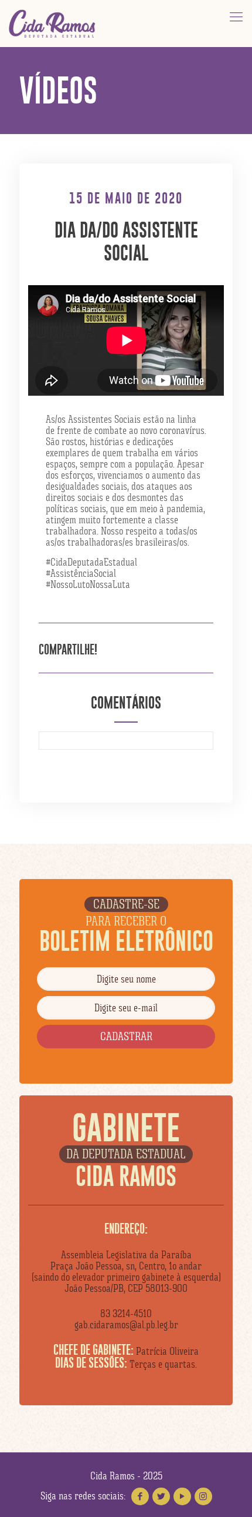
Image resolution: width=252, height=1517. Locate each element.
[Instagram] (203, 1496)
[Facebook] (140, 1496)
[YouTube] (182, 1496)
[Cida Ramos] (53, 23)
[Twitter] (161, 1496)
